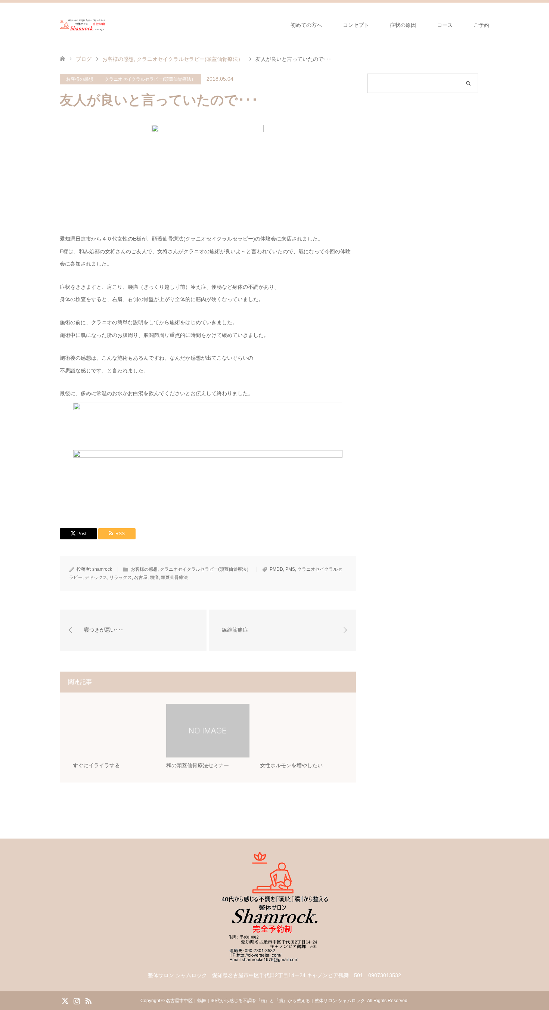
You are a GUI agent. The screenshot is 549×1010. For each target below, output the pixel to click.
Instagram (76, 1000)
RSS (88, 1000)
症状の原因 (403, 25)
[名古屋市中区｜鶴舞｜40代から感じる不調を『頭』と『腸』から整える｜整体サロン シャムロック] (83, 25)
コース (445, 25)
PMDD (276, 569)
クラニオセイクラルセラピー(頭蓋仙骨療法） (150, 79)
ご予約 (481, 25)
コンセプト (356, 25)
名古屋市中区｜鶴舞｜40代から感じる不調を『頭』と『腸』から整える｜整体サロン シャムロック (265, 1000)
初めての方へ (306, 25)
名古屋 (141, 577)
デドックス (96, 577)
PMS (290, 569)
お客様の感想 (79, 79)
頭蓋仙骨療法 (174, 577)
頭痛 (154, 577)
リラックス (120, 577)
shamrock (102, 569)
